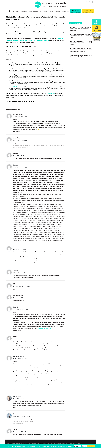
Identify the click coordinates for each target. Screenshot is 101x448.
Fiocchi (15, 307)
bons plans (65, 11)
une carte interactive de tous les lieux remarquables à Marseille (35, 75)
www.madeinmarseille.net (26, 101)
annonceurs (76, 443)
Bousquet (16, 165)
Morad (15, 414)
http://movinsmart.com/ (45, 328)
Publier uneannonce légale (75, 11)
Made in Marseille (25, 443)
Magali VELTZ (17, 396)
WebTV (15, 87)
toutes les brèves (75, 23)
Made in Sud (51, 93)
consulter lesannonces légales (88, 11)
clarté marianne (18, 356)
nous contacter (57, 443)
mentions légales (47, 443)
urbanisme (43, 11)
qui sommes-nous (67, 443)
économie (24, 11)
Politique (16, 11)
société (51, 11)
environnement (33, 11)
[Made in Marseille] (50, 4)
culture (57, 11)
